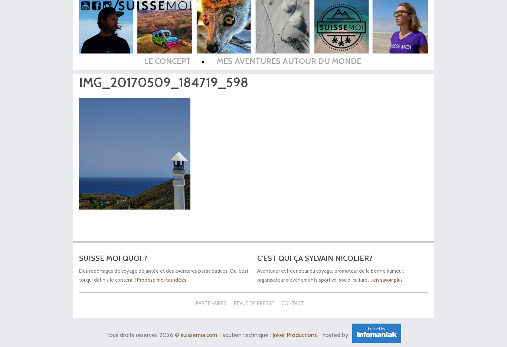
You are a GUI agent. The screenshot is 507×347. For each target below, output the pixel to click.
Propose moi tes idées (162, 280)
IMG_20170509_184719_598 (163, 82)
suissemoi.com (199, 334)
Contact (292, 303)
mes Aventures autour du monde (289, 61)
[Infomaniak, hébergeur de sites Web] (376, 334)
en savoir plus (388, 280)
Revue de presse (254, 303)
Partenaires (211, 303)
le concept (167, 61)
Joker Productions (294, 334)
